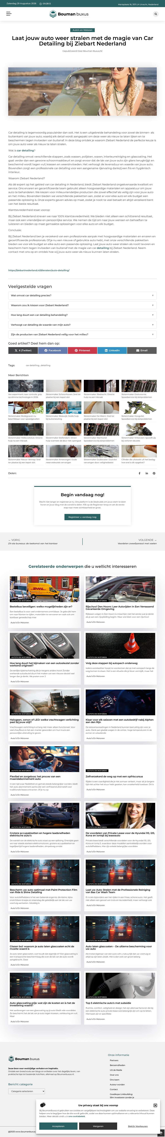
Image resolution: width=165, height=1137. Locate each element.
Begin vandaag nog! (82, 494)
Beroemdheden (117, 1065)
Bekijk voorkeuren (138, 1126)
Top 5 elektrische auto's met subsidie (108, 1002)
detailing (103, 248)
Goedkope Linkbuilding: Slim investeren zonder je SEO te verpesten (122, 1097)
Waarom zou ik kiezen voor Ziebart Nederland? (82, 305)
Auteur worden (117, 1084)
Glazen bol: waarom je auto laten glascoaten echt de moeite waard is (42, 947)
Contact (114, 1089)
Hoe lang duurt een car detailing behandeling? (82, 314)
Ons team (114, 1079)
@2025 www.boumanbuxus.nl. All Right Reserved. (32, 1131)
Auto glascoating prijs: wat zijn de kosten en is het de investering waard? (42, 1004)
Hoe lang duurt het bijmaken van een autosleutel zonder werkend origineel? (44, 664)
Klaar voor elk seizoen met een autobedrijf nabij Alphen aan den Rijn (120, 721)
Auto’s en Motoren (82, 30)
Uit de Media (116, 1070)
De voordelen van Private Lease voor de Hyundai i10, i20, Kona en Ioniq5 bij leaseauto (120, 834)
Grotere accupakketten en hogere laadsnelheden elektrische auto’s (40, 834)
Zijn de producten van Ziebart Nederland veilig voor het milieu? (82, 334)
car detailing (25, 150)
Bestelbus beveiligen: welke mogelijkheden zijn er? (41, 606)
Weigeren (98, 1126)
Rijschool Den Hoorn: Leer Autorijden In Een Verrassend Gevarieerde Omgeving (120, 607)
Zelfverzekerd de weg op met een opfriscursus (114, 776)
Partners (114, 1060)
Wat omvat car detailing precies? (82, 295)
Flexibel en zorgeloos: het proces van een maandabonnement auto (35, 777)
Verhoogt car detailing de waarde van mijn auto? (82, 324)
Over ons (114, 1075)
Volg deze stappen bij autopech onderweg (111, 663)
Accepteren (58, 1126)
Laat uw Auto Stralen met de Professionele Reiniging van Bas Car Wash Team (118, 891)
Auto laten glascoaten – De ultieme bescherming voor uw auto (119, 947)
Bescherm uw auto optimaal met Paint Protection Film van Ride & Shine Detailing (43, 891)
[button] (155, 1105)
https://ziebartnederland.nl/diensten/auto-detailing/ (38, 270)
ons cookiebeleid (76, 1116)
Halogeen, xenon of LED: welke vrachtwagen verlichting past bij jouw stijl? (44, 721)
